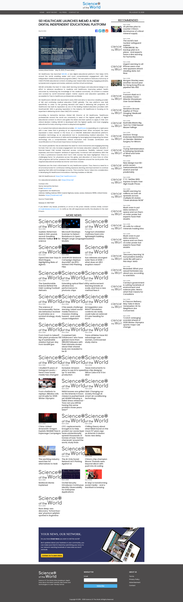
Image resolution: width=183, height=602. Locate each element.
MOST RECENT (52, 12)
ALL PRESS (63, 12)
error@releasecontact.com (49, 209)
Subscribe (100, 586)
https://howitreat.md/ (53, 195)
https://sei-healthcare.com (65, 176)
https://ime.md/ (67, 180)
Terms (131, 576)
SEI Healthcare (80, 128)
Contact (132, 585)
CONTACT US (74, 12)
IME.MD (64, 74)
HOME (42, 12)
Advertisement (134, 582)
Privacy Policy (134, 579)
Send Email (47, 188)
